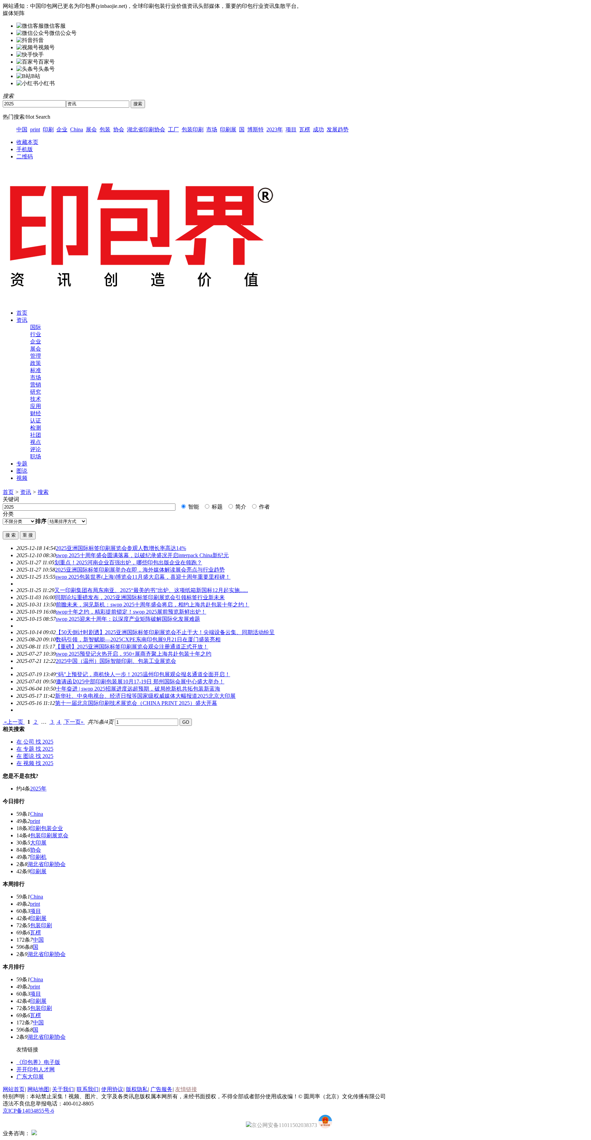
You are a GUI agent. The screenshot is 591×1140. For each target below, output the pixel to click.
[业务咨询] (34, 1133)
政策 (35, 363)
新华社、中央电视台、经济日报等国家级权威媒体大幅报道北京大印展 (145, 696)
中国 (21, 129)
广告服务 (161, 1089)
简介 (240, 507)
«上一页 (14, 722)
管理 (35, 356)
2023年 (274, 129)
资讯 (21, 320)
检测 (35, 428)
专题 (21, 464)
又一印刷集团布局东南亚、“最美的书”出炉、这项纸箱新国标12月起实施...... (151, 590)
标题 (216, 507)
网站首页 (14, 1089)
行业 (35, 334)
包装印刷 (192, 129)
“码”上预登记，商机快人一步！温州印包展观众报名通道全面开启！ (143, 674)
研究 (35, 392)
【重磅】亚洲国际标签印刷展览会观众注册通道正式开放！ (131, 647)
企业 (61, 129)
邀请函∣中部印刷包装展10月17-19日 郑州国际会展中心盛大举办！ (140, 681)
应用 (35, 406)
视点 (35, 442)
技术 (35, 399)
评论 (35, 449)
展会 (91, 129)
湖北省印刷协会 (146, 129)
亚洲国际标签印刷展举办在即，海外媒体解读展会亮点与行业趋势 (140, 570)
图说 (21, 471)
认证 (35, 420)
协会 (118, 129)
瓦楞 (304, 129)
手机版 (24, 149)
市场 (211, 129)
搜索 (43, 492)
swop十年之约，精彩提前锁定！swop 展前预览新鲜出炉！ (131, 612)
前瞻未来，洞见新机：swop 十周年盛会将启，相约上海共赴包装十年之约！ (152, 604)
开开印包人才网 (35, 1069)
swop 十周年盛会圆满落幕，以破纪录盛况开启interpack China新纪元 (142, 555)
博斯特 (255, 129)
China (76, 129)
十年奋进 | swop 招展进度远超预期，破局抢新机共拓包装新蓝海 (138, 689)
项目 (291, 129)
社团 (35, 435)
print (35, 129)
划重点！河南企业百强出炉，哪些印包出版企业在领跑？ (128, 562)
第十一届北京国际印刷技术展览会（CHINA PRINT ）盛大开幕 (136, 703)
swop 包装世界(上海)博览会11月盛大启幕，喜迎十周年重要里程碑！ (143, 577)
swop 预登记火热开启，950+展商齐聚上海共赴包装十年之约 (133, 654)
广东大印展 (30, 1076)
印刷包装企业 (46, 828)
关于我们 (63, 1089)
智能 (193, 507)
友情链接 (186, 1089)
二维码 (24, 156)
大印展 (38, 843)
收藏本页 (27, 142)
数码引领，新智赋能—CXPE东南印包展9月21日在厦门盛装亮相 (138, 639)
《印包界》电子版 (38, 1062)
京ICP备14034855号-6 (28, 1111)
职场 (35, 456)
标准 (35, 370)
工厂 (173, 129)
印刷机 (38, 857)
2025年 (38, 788)
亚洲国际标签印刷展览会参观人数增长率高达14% (121, 548)
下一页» (74, 722)
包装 (105, 129)
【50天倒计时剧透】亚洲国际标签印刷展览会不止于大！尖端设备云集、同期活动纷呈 (165, 632)
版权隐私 (137, 1089)
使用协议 (112, 1089)
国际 (35, 327)
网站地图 (38, 1089)
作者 (264, 507)
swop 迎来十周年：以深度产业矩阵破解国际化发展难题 (128, 619)
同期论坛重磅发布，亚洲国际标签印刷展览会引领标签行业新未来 (140, 597)
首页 (21, 313)
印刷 (48, 129)
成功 (318, 129)
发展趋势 (338, 129)
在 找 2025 (34, 742)
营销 (35, 385)
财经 (35, 413)
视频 (21, 478)
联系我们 (87, 1089)
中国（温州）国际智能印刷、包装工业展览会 (116, 661)
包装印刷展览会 (49, 835)
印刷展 (228, 129)
